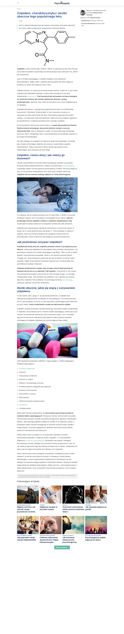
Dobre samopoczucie (24, 505)
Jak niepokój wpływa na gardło (95, 508)
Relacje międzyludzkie (24, 535)
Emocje (64, 505)
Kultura (19, 8)
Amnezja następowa (27, 368)
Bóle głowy (23, 405)
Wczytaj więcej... (62, 547)
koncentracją (67, 280)
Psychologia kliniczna (47, 535)
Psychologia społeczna (93, 535)
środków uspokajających (35, 440)
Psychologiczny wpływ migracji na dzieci (95, 538)
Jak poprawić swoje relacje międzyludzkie (26, 538)
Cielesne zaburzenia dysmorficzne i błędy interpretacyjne (49, 539)
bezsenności (31, 96)
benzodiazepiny (68, 166)
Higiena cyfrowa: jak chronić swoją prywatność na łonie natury (26, 509)
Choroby (88, 505)
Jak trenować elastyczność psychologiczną (69, 539)
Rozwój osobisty (68, 535)
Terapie (42, 505)
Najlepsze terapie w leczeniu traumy (48, 508)
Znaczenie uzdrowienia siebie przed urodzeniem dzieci (73, 509)
